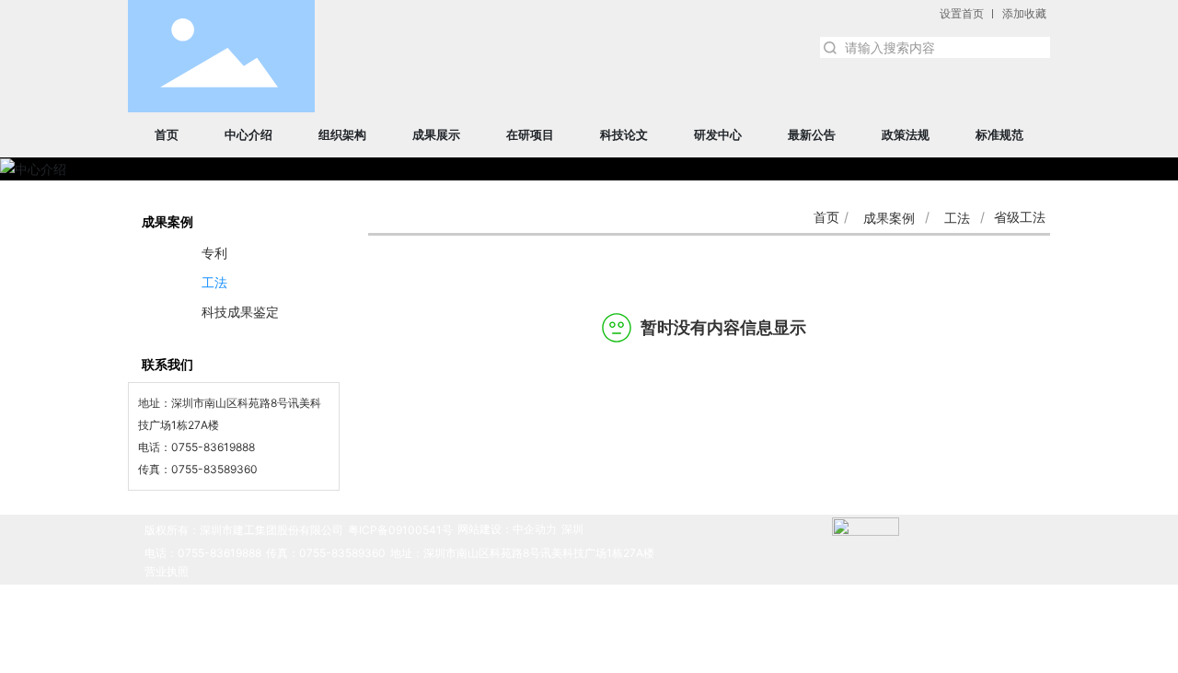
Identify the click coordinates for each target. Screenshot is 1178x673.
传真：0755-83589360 (326, 553)
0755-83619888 (213, 447)
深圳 (572, 529)
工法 (957, 218)
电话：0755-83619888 (202, 553)
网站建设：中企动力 (507, 529)
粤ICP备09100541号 (400, 530)
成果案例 (889, 218)
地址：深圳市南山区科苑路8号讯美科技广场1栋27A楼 (522, 553)
